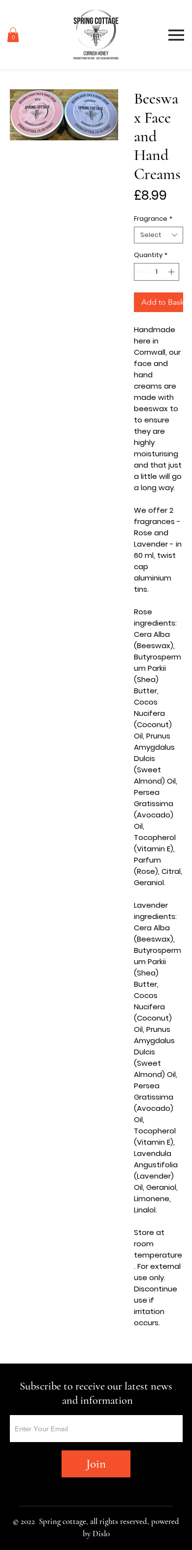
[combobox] (158, 235)
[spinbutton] (156, 271)
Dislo (101, 1534)
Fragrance (153, 219)
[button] (13, 34)
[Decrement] (141, 271)
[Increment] (172, 271)
